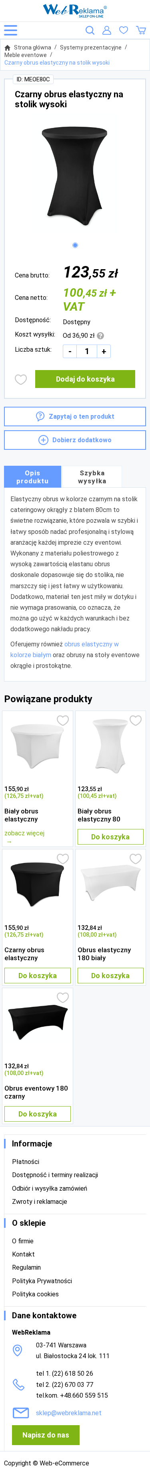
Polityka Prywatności (42, 1281)
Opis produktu (32, 477)
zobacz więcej (24, 833)
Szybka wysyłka (92, 477)
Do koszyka (110, 837)
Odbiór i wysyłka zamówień (49, 1188)
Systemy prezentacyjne (91, 47)
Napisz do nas (45, 1435)
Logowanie (106, 30)
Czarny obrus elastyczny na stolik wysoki (57, 62)
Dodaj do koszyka (85, 379)
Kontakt (23, 1254)
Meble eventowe (25, 55)
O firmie (23, 1241)
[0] (123, 30)
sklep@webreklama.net (69, 1413)
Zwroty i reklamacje (39, 1201)
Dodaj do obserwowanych (21, 379)
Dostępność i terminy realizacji (55, 1175)
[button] (75, 245)
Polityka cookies (35, 1294)
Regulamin (26, 1267)
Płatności (25, 1162)
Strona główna (32, 47)
